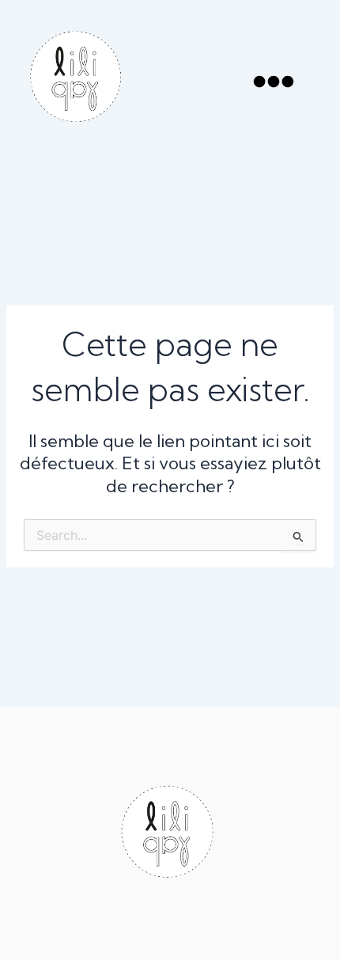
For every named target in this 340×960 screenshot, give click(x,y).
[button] (273, 84)
